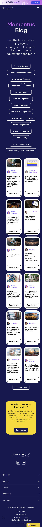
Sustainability (21, 138)
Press (30, 118)
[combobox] (33, 525)
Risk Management (21, 125)
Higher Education (21, 105)
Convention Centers (21, 79)
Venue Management (21, 144)
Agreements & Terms (21, 517)
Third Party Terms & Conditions (21, 520)
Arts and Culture (21, 66)
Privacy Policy (21, 514)
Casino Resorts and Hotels (21, 73)
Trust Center (21, 511)
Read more (14, 194)
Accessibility (21, 523)
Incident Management (21, 112)
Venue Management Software (21, 151)
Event (28, 86)
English (33, 525)
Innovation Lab (15, 118)
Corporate (15, 86)
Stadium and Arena (21, 131)
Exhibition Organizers (21, 99)
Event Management (21, 92)
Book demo (21, 430)
